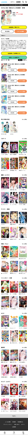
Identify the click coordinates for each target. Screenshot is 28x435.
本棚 (23, 433)
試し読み (7, 31)
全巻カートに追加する (14, 57)
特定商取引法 (20, 421)
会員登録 (18, 2)
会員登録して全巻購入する (14, 53)
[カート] (26, 2)
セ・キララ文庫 (19, 14)
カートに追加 (20, 31)
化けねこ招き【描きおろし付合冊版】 (16, 5)
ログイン (13, 2)
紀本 (17, 12)
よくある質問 (7, 421)
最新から (25, 60)
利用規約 (14, 421)
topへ (14, 416)
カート (14, 433)
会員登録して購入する (14, 27)
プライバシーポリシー (7, 424)
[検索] (23, 2)
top (2, 5)
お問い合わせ (16, 424)
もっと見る (24, 119)
